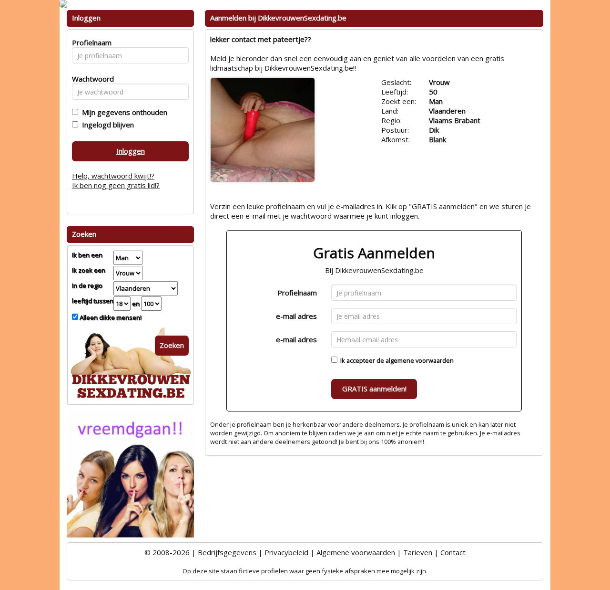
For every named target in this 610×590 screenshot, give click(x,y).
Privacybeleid (286, 552)
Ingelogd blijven (106, 124)
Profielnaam (297, 292)
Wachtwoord (90, 79)
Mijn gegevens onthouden (122, 112)
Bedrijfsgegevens (227, 552)
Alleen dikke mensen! (110, 317)
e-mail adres (296, 316)
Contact (453, 552)
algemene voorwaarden (420, 360)
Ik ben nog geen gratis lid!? (116, 185)
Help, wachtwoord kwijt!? (113, 175)
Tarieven (417, 552)
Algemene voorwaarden (355, 552)
